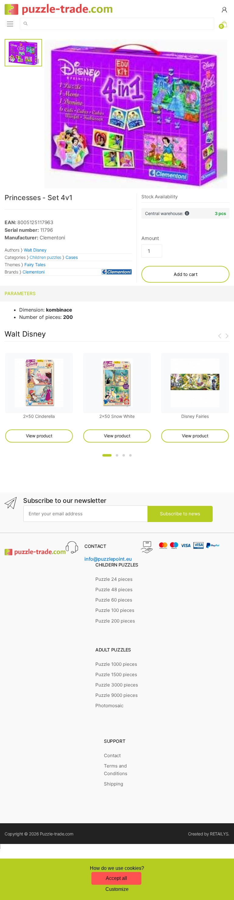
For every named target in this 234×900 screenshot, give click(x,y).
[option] (135, 114)
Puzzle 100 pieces (114, 610)
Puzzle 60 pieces (113, 600)
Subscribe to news (180, 514)
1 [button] (107, 455)
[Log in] (224, 9)
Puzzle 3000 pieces (116, 685)
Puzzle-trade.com (56, 833)
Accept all (116, 878)
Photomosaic (109, 705)
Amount (150, 238)
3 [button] (123, 455)
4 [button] (130, 455)
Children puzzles (45, 257)
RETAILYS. (219, 833)
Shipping (113, 784)
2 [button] (117, 455)
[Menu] (10, 23)
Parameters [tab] (20, 293)
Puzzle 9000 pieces (116, 695)
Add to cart (185, 274)
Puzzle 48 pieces (114, 589)
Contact (112, 755)
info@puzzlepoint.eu (108, 559)
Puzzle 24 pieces (114, 579)
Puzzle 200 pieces (115, 621)
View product (39, 435)
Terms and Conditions (115, 769)
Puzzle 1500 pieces (116, 674)
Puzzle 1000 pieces (116, 664)
